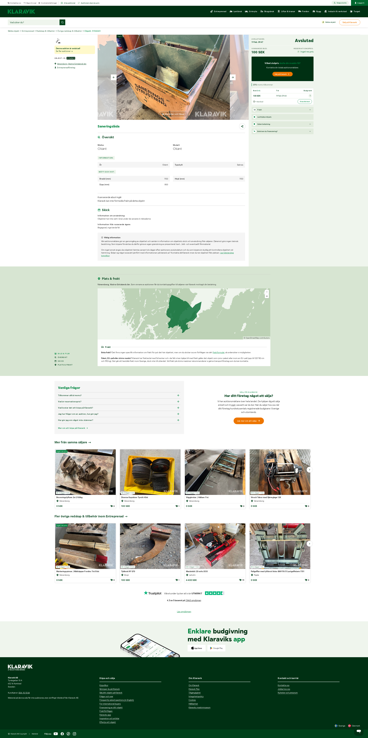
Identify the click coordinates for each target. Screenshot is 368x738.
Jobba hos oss (284, 689)
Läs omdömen (184, 611)
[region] (184, 313)
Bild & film (64, 354)
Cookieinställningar (49, 3)
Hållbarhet (193, 704)
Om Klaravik (194, 685)
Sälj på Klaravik (281, 74)
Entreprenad (28, 31)
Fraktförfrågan (106, 711)
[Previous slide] (114, 77)
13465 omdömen (193, 600)
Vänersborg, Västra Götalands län (71, 64)
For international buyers (110, 704)
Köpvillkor (103, 685)
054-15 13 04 (24, 693)
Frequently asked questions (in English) (116, 700)
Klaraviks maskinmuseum (199, 707)
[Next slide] (233, 77)
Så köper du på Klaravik (109, 689)
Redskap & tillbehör (45, 31)
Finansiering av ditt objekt (111, 707)
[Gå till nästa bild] (309, 470)
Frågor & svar (31, 3)
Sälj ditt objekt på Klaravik (110, 692)
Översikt (62, 357)
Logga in (360, 3)
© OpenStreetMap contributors (257, 338)
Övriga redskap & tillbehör (69, 31)
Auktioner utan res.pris (90, 3)
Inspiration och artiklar (109, 718)
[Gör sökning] (62, 22)
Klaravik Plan (194, 689)
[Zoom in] (267, 292)
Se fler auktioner (63, 51)
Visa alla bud (305, 102)
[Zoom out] (267, 296)
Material (35, 734)
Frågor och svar (106, 696)
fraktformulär (218, 352)
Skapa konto (342, 3)
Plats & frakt (65, 365)
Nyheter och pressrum (288, 692)
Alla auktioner (69, 3)
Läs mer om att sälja (246, 421)
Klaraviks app (105, 715)
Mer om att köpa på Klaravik (71, 428)
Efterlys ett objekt (107, 722)
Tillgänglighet (195, 692)
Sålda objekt (330, 22)
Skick (61, 361)
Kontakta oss (15, 3)
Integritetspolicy (196, 696)
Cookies (192, 700)
